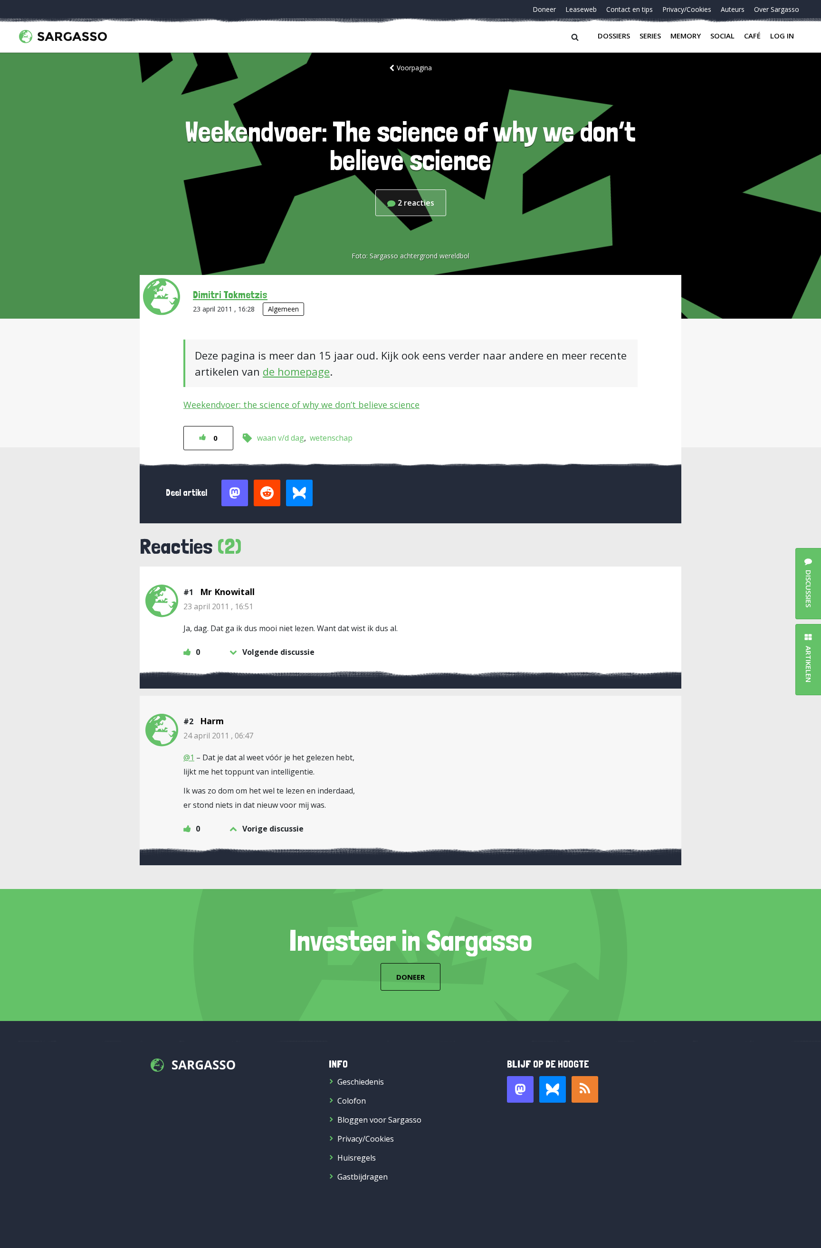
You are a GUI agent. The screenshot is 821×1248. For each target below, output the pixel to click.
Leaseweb (581, 9)
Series (650, 35)
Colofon (351, 1101)
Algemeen (283, 308)
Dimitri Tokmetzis (230, 294)
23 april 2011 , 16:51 (218, 606)
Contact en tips (629, 9)
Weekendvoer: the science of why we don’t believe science (301, 404)
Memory (685, 35)
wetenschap (331, 438)
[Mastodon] (520, 1089)
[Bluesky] (552, 1089)
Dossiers (614, 35)
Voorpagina (414, 67)
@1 (188, 757)
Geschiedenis (360, 1082)
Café (752, 35)
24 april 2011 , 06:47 (218, 735)
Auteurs (733, 9)
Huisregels (356, 1158)
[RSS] (585, 1089)
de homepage (296, 371)
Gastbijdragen (362, 1177)
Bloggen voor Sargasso (379, 1120)
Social (722, 35)
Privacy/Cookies (686, 9)
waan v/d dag (280, 438)
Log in (782, 35)
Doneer (544, 9)
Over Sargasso (776, 9)
